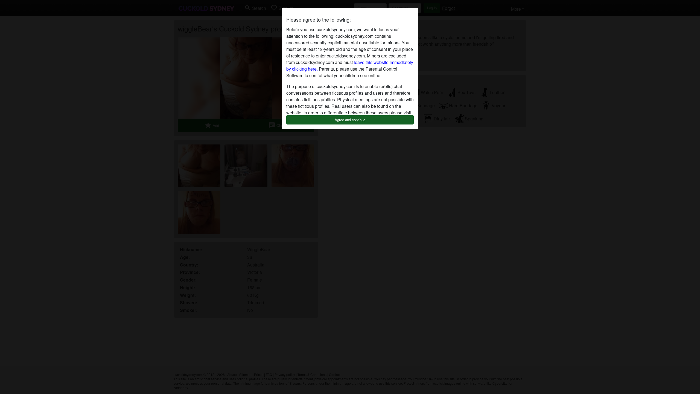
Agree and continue (350, 119)
